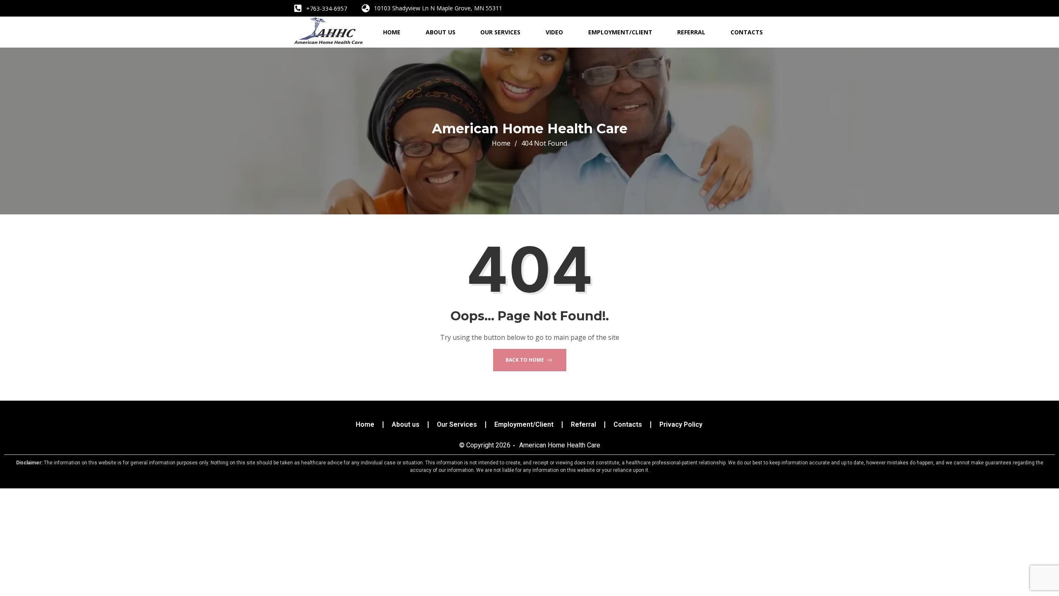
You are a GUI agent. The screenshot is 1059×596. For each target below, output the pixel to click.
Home (391, 32)
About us (440, 32)
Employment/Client (620, 32)
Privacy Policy (680, 424)
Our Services (500, 32)
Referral (691, 32)
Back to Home (525, 359)
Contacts (747, 32)
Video (554, 32)
